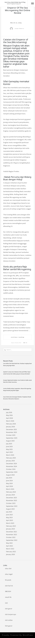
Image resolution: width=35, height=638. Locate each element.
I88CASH (8, 591)
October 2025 (10, 435)
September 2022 (11, 540)
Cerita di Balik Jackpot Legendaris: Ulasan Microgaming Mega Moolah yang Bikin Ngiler (17, 389)
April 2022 (9, 546)
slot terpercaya (10, 614)
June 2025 (9, 446)
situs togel (8, 574)
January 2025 (10, 461)
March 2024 (10, 489)
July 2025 (9, 444)
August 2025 (10, 441)
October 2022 (10, 537)
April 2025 (9, 452)
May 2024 (9, 483)
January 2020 (10, 554)
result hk (8, 597)
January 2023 (10, 529)
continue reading (17, 337)
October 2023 (10, 503)
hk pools (8, 580)
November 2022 (11, 535)
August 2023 (10, 509)
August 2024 (10, 475)
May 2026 (9, 415)
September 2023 (11, 506)
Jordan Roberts (19, 28)
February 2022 (11, 552)
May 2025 (9, 449)
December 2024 (11, 464)
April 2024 (9, 486)
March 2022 (10, 549)
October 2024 (10, 469)
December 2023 (11, 498)
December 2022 (11, 532)
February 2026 (11, 424)
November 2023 (11, 500)
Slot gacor (8, 626)
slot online (8, 620)
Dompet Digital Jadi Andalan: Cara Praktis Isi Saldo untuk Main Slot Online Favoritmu (17, 381)
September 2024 (11, 472)
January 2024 (10, 495)
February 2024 (11, 492)
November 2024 (11, 466)
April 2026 (9, 418)
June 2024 (9, 481)
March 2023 (10, 523)
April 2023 (9, 520)
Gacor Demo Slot (16, 342)
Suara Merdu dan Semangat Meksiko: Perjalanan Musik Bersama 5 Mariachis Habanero (17, 397)
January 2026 (10, 427)
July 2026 (9, 412)
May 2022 (9, 543)
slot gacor (8, 609)
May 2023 (9, 517)
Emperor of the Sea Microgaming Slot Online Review (17, 10)
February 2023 (11, 526)
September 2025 (11, 438)
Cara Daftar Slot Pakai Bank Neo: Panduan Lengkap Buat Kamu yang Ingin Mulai (17, 364)
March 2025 (10, 455)
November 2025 (11, 432)
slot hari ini (9, 586)
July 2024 (9, 478)
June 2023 (9, 515)
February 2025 (11, 458)
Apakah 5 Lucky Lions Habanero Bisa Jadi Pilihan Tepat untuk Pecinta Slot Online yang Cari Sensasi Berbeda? (16, 372)
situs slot (8, 568)
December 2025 (11, 429)
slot (6, 603)
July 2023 (9, 512)
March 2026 (10, 421)
